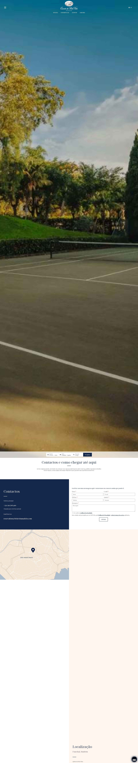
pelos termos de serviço (117, 515)
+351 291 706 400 (10, 505)
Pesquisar (87, 454)
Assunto (106, 497)
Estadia (55, 12)
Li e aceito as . (83, 513)
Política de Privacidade (104, 515)
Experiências (65, 12)
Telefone (74, 497)
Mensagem (75, 503)
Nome (73, 491)
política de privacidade (86, 513)
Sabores (82, 12)
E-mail (106, 491)
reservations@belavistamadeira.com (18, 518)
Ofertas (74, 12)
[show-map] (34, 554)
